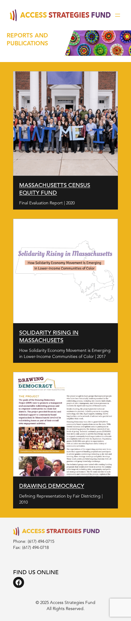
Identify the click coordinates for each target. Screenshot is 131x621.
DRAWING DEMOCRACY (51, 486)
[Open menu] (117, 15)
